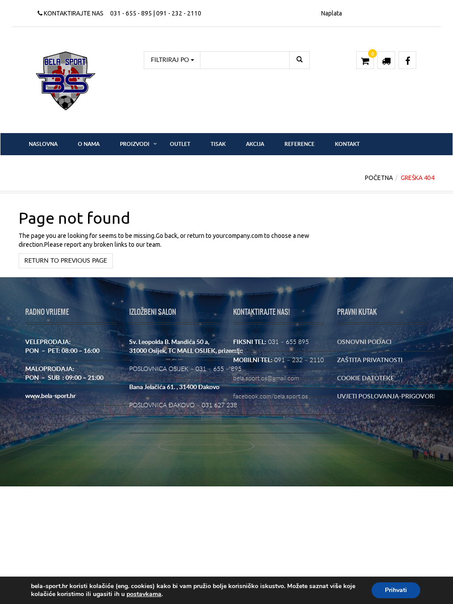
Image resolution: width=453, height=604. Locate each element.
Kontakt (347, 144)
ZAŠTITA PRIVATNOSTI (370, 360)
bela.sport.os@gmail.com (266, 378)
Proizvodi (135, 144)
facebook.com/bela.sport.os (270, 397)
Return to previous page (65, 261)
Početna (379, 177)
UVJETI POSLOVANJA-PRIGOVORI (386, 397)
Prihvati (396, 590)
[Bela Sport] (66, 80)
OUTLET (180, 144)
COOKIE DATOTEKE (365, 378)
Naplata (331, 13)
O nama (89, 144)
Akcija (255, 144)
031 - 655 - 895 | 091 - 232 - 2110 (155, 13)
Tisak (218, 144)
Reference (299, 144)
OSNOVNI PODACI (364, 342)
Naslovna (43, 144)
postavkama (144, 594)
